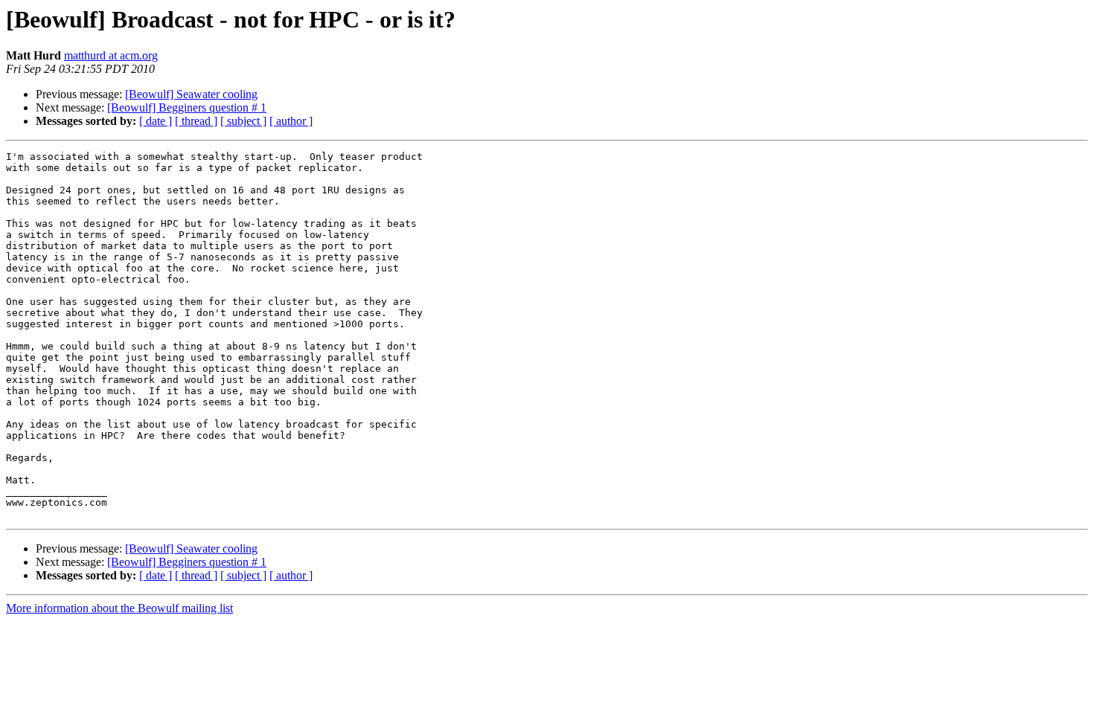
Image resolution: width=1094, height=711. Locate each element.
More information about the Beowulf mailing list (119, 608)
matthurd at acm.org (111, 55)
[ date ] (155, 121)
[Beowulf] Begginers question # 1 (186, 107)
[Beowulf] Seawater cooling (191, 94)
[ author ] (291, 121)
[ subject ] (243, 121)
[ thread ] (196, 121)
